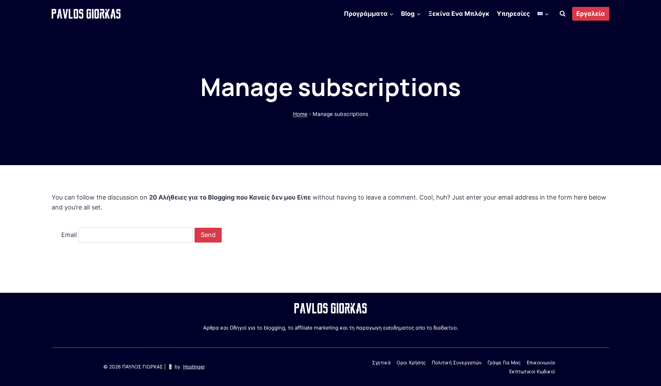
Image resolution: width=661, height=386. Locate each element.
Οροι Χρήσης (411, 362)
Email (69, 234)
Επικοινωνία (541, 362)
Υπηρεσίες (513, 13)
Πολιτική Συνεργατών (457, 362)
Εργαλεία (590, 13)
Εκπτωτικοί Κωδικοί (532, 371)
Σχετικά (381, 362)
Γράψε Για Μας (504, 362)
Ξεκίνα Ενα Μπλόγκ (459, 13)
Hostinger (194, 366)
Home (300, 114)
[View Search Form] (562, 14)
